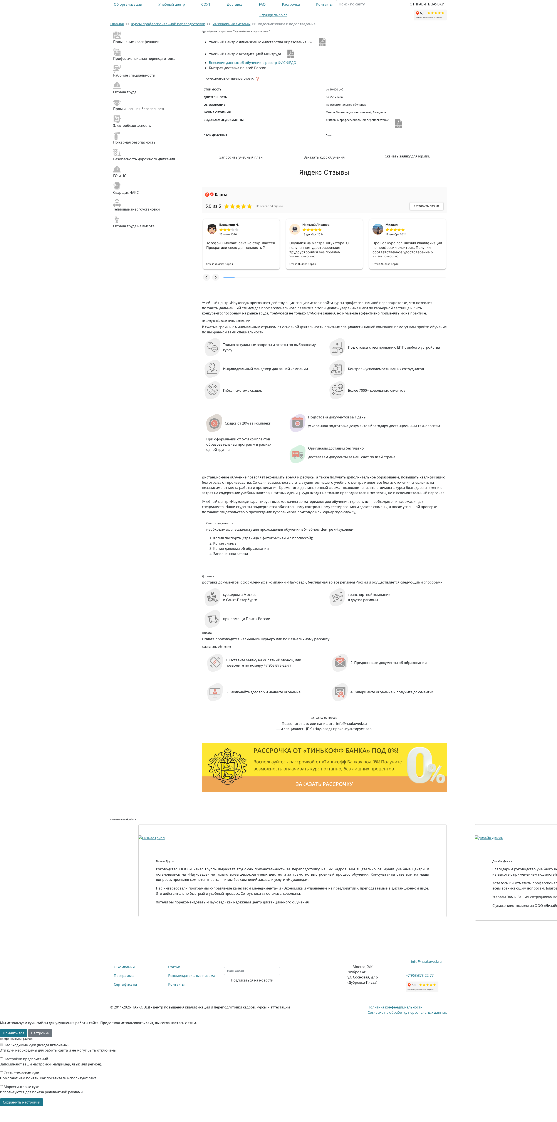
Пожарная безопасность (134, 142)
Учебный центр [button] (171, 4)
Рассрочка (291, 4)
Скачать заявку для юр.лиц (407, 156)
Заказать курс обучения (324, 157)
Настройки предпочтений (26, 1059)
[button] (206, 277)
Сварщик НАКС (126, 192)
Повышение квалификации (136, 41)
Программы (124, 975)
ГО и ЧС (119, 175)
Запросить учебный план (241, 157)
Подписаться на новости (252, 980)
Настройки (40, 1033)
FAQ (262, 4)
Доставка (235, 4)
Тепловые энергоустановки (136, 209)
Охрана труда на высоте (133, 226)
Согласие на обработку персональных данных (407, 1012)
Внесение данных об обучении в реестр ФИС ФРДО (252, 62)
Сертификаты (125, 984)
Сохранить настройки (21, 1102)
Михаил (392, 224)
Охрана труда (124, 92)
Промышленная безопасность (139, 108)
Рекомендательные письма (191, 975)
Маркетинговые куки (21, 1086)
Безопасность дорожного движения (144, 159)
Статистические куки (21, 1072)
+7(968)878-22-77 (273, 15)
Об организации (128, 4)
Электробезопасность (132, 125)
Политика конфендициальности (395, 1007)
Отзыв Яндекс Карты (219, 264)
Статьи (174, 967)
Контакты (324, 4)
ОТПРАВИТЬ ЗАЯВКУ (427, 4)
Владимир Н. (229, 224)
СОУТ (205, 4)
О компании (124, 967)
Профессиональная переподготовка (144, 58)
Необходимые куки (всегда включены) (36, 1045)
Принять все (13, 1033)
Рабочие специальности (134, 75)
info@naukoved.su (426, 961)
